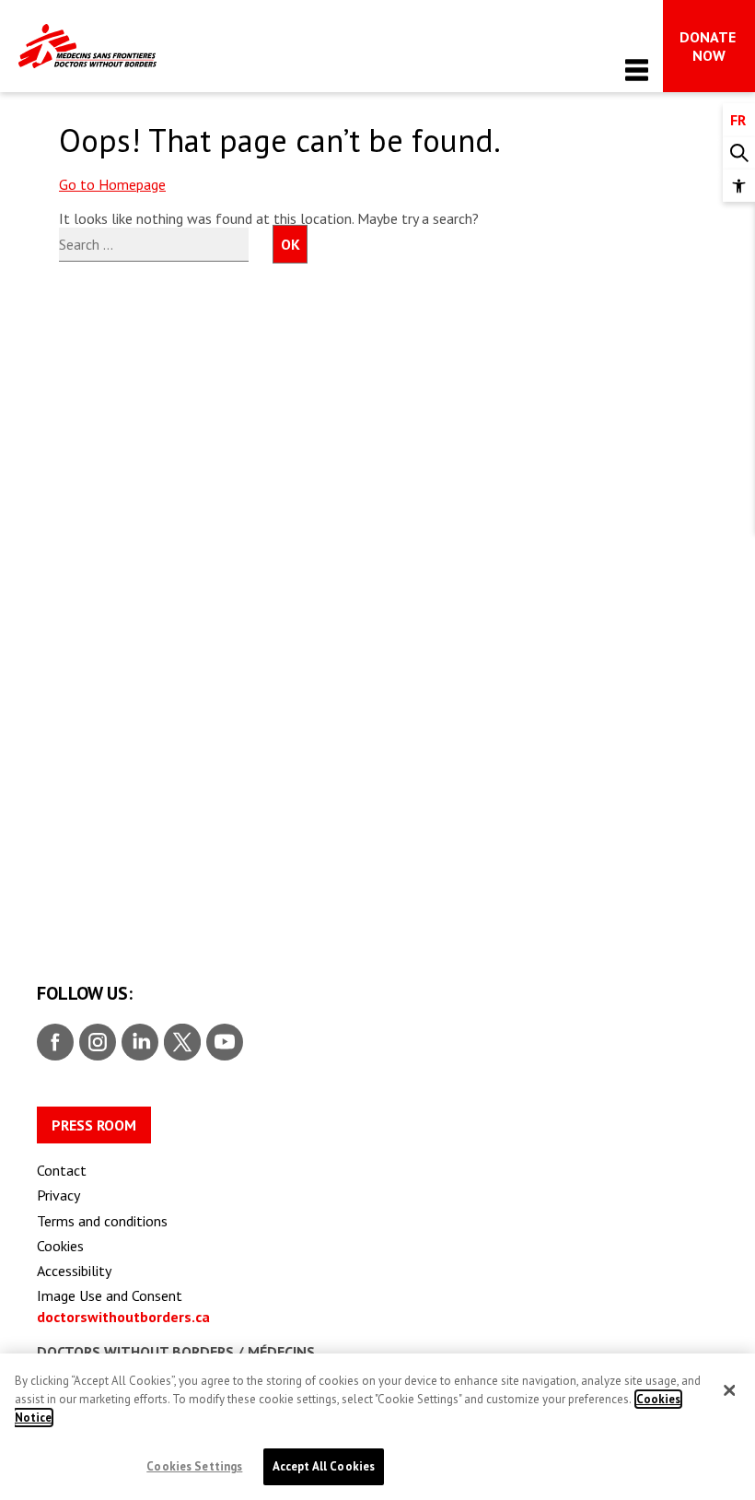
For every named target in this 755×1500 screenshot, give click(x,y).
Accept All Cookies (324, 1466)
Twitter (181, 1043)
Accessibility (74, 1270)
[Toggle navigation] (636, 69)
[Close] (729, 1390)
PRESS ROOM (94, 1125)
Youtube (224, 1043)
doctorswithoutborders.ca (123, 1316)
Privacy (58, 1195)
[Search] (739, 153)
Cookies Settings (194, 1466)
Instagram (95, 1043)
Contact (62, 1170)
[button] (739, 186)
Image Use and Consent (109, 1295)
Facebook (55, 1043)
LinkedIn (138, 1043)
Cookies (60, 1245)
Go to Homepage (112, 184)
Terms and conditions (102, 1221)
